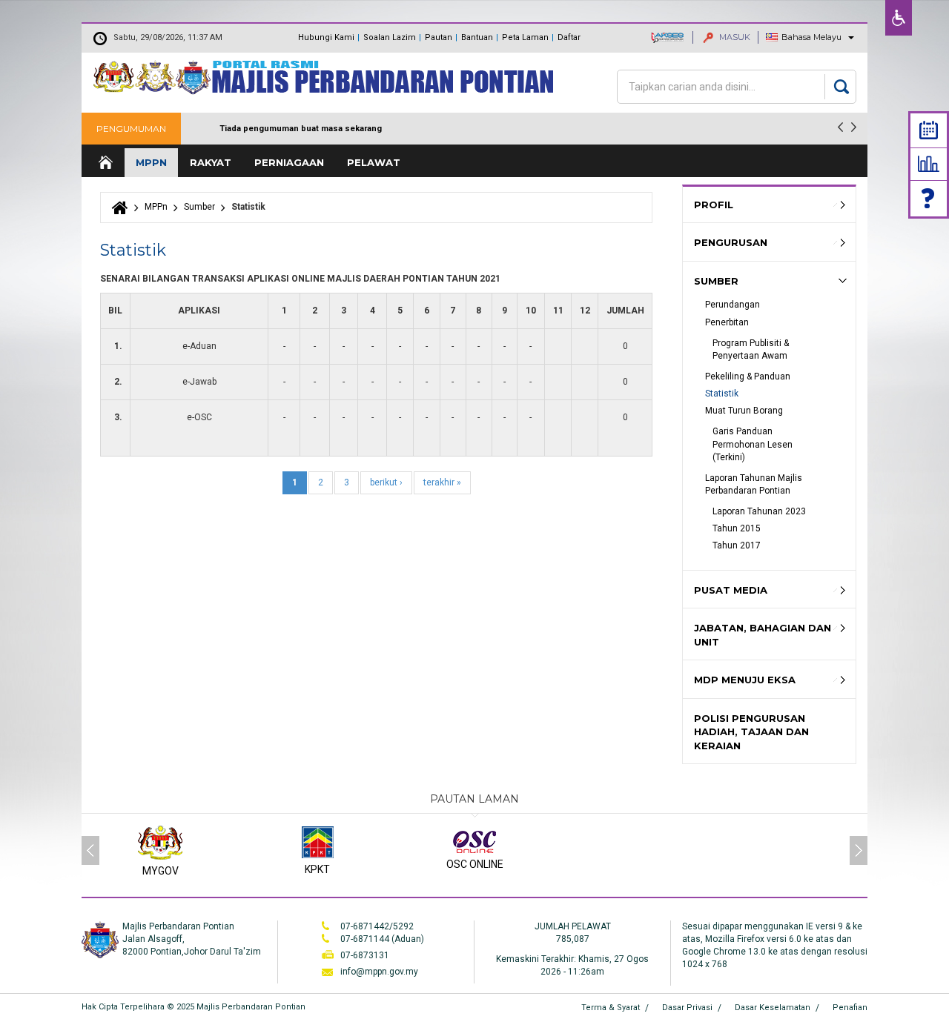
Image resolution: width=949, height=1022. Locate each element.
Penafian (850, 1007)
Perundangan (732, 304)
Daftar (569, 37)
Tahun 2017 (736, 545)
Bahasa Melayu (811, 37)
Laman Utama (104, 162)
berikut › (386, 482)
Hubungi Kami (326, 37)
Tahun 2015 (736, 528)
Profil (713, 204)
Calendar (928, 130)
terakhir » (442, 482)
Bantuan (477, 37)
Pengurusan (730, 242)
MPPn (151, 162)
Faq (929, 198)
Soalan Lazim (389, 37)
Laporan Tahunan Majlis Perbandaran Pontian (754, 484)
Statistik (928, 164)
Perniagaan (289, 162)
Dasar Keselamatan (772, 1007)
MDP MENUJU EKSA (745, 680)
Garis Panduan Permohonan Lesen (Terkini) (753, 444)
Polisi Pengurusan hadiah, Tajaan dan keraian (751, 731)
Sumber (199, 207)
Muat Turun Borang (744, 410)
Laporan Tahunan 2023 (759, 511)
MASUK (733, 37)
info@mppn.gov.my (379, 971)
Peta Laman (525, 37)
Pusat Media (730, 590)
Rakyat (210, 162)
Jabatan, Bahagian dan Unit (762, 635)
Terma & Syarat (610, 1007)
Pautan (438, 37)
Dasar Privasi (687, 1007)
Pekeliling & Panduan (747, 376)
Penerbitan (727, 322)
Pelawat (373, 162)
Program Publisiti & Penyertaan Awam (751, 349)
